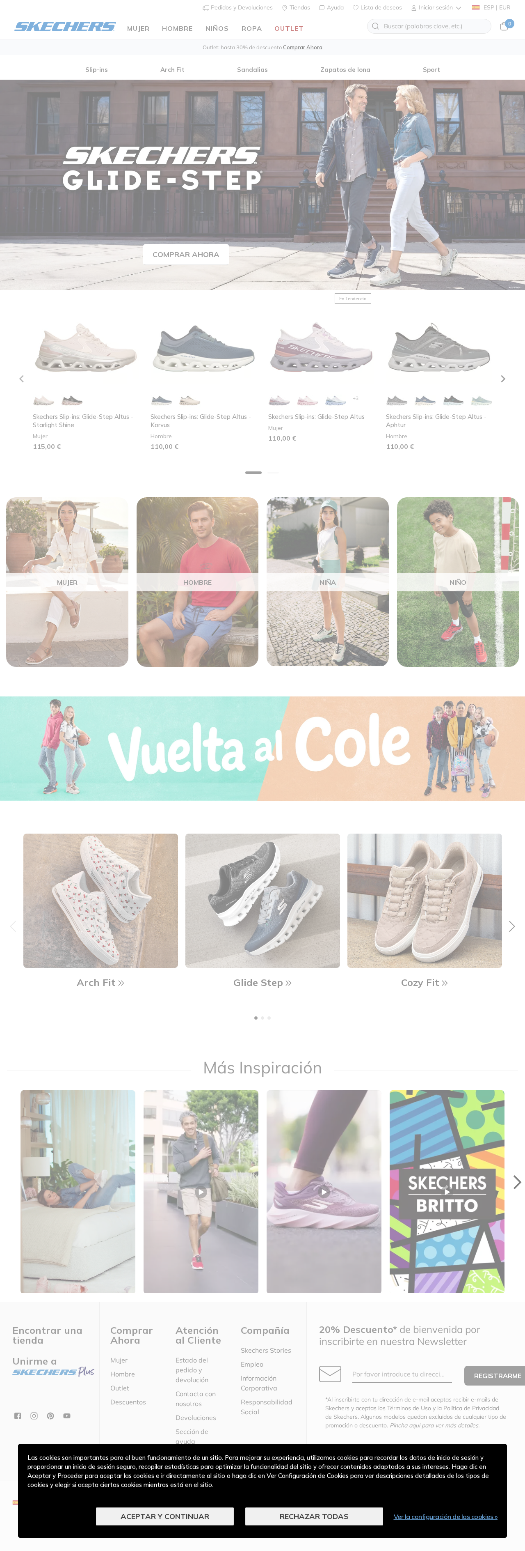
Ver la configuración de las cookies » (446, 1516)
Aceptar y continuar (165, 1516)
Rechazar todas (314, 1516)
